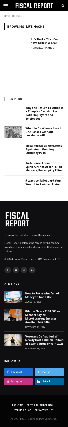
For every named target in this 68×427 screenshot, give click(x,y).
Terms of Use (22, 410)
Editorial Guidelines (40, 405)
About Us (17, 405)
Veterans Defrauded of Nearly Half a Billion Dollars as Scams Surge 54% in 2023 (44, 340)
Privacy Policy (44, 410)
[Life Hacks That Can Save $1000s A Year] (16, 58)
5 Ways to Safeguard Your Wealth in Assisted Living (43, 182)
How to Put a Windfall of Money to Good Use (42, 295)
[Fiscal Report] (34, 5)
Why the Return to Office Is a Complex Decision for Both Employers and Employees (44, 113)
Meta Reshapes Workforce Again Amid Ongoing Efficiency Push (43, 149)
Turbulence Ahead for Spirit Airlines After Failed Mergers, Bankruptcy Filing (44, 166)
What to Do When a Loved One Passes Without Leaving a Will (43, 131)
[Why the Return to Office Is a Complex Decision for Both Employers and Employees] (13, 112)
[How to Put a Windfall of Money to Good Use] (13, 297)
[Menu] (5, 6)
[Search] (63, 6)
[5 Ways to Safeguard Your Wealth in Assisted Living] (13, 184)
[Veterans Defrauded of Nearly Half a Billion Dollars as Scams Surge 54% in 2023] (13, 340)
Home (7, 16)
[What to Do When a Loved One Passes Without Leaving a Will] (13, 132)
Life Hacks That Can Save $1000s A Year (45, 41)
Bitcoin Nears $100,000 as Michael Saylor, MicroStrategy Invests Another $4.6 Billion (42, 316)
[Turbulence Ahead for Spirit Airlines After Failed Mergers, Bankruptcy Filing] (13, 167)
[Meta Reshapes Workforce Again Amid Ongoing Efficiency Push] (13, 149)
